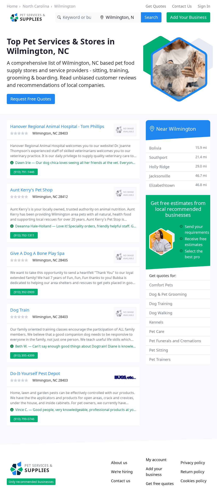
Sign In (204, 6)
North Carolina (36, 6)
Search (151, 17)
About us (119, 462)
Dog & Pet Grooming (168, 294)
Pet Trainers (160, 359)
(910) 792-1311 (24, 235)
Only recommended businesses (31, 482)
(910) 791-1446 (24, 172)
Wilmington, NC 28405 (50, 260)
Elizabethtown (178, 185)
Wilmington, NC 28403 (50, 133)
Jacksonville (178, 176)
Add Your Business (188, 17)
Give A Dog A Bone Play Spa (37, 253)
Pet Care (156, 331)
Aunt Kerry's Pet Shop (31, 190)
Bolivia (178, 148)
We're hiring (122, 471)
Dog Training (160, 303)
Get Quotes (156, 6)
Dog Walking (160, 312)
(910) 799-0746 (24, 419)
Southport (178, 157)
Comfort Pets (161, 284)
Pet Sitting (158, 350)
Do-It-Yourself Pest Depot (35, 373)
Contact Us (182, 6)
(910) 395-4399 (24, 355)
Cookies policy (193, 480)
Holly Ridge (178, 166)
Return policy (192, 471)
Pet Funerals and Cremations (175, 340)
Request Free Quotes (30, 99)
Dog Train (19, 310)
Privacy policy (193, 462)
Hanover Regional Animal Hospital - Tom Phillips (57, 126)
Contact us (120, 480)
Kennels (156, 322)
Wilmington (64, 6)
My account (156, 459)
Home (12, 6)
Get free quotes (160, 483)
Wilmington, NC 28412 (50, 196)
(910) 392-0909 (24, 292)
